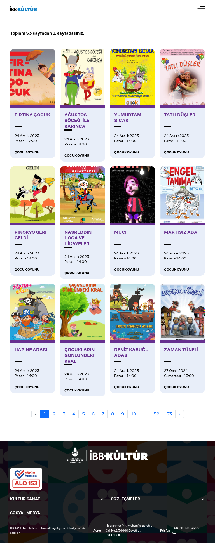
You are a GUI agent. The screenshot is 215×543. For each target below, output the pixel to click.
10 (133, 414)
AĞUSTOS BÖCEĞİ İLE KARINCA (76, 120)
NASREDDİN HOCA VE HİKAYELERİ (78, 238)
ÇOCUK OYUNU (27, 152)
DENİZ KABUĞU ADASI (131, 352)
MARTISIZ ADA (180, 232)
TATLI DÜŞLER (179, 115)
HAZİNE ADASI (31, 350)
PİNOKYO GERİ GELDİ (30, 235)
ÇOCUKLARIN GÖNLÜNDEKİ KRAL (79, 355)
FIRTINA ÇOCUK (32, 115)
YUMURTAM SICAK (127, 118)
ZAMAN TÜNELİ (181, 350)
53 (169, 414)
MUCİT (121, 232)
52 (156, 414)
